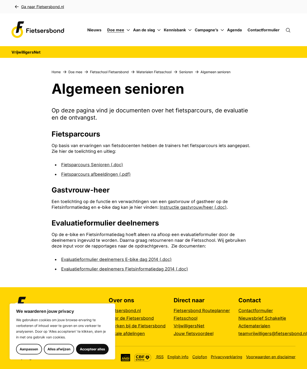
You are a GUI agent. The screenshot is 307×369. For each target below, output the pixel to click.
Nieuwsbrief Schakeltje (262, 318)
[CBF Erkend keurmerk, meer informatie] (142, 357)
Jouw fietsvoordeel (193, 333)
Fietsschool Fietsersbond (109, 72)
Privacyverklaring (226, 356)
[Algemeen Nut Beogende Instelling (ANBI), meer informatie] (125, 357)
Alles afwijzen (59, 349)
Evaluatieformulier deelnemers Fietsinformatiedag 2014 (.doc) (124, 268)
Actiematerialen (254, 325)
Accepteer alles (92, 349)
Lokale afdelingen (127, 333)
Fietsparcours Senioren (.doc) (92, 164)
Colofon (199, 356)
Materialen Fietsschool (153, 72)
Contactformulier (264, 30)
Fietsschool (185, 318)
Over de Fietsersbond (131, 318)
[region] (62, 331)
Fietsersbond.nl (125, 310)
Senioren (186, 72)
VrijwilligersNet (189, 325)
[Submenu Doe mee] (128, 30)
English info (178, 356)
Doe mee (115, 30)
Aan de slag (144, 30)
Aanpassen (29, 349)
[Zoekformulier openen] (290, 30)
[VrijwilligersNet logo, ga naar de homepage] (38, 30)
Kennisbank (175, 30)
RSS (159, 356)
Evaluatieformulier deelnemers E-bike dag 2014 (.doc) (116, 259)
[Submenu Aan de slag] (159, 30)
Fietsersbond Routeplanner (202, 310)
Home (56, 72)
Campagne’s (206, 30)
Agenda (234, 30)
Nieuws (94, 30)
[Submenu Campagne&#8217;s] (222, 30)
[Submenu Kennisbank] (190, 30)
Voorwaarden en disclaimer (270, 356)
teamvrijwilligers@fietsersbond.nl (272, 333)
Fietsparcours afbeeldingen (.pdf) (96, 174)
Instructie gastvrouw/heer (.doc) (193, 207)
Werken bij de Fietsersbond (137, 325)
